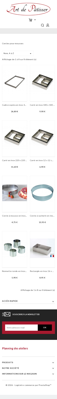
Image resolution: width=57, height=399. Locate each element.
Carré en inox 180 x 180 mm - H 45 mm (42, 105)
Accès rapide (10, 301)
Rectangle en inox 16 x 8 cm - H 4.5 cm (42, 271)
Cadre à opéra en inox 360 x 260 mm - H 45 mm (14, 105)
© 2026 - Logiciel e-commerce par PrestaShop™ (28, 385)
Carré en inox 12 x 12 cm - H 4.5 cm (42, 160)
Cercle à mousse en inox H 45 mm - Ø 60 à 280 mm (14, 216)
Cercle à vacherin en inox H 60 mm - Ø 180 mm (42, 216)
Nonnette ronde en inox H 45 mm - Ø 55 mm (14, 271)
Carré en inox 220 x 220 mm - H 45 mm (14, 160)
